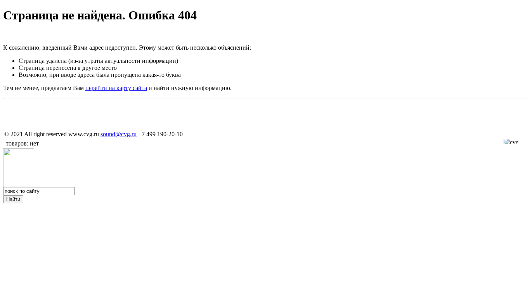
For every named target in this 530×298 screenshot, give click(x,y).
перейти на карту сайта (116, 88)
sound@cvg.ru (118, 134)
